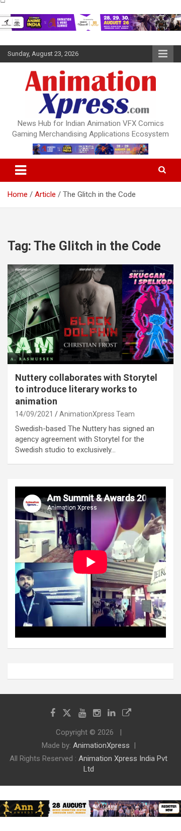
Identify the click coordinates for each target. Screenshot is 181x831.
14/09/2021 (34, 414)
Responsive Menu (162, 53)
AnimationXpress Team (97, 414)
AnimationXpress (101, 745)
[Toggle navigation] (21, 170)
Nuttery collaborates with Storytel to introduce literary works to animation (86, 389)
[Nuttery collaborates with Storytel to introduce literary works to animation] (90, 314)
